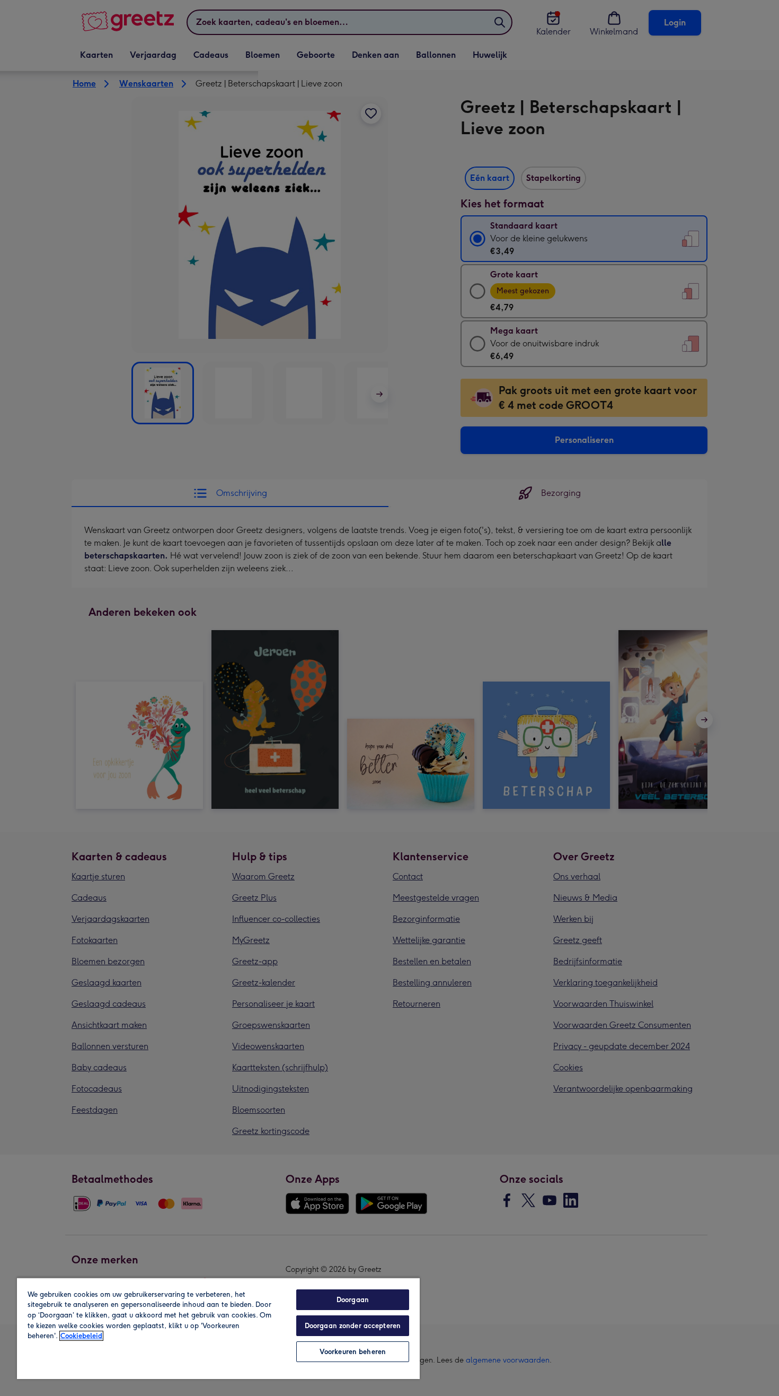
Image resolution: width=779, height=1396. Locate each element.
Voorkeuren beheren (353, 1352)
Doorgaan (353, 1300)
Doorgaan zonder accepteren (353, 1326)
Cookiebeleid (81, 1336)
